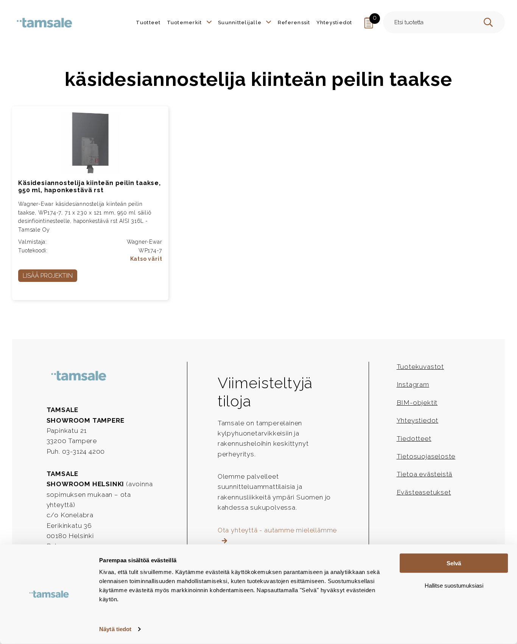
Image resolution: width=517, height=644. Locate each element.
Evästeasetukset (424, 492)
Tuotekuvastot (420, 366)
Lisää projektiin (48, 275)
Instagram (413, 384)
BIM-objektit (417, 402)
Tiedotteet (414, 438)
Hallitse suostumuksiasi (454, 585)
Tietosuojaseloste (426, 456)
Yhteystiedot (418, 420)
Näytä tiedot (115, 629)
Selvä (454, 563)
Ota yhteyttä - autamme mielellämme (277, 530)
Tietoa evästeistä (425, 474)
